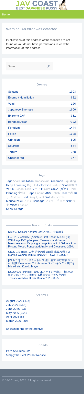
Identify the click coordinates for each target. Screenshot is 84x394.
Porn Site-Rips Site (18, 350)
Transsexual (42, 181)
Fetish (12, 133)
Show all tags (14, 208)
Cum (47, 188)
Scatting (13, 91)
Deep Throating (16, 185)
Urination (14, 139)
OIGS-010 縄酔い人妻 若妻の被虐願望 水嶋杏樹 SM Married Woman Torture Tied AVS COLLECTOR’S (39, 253)
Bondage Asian (18, 121)
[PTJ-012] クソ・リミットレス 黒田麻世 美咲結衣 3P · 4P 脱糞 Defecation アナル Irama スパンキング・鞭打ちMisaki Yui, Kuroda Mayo (41, 263)
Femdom (14, 127)
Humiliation (26, 181)
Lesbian (23, 205)
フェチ (27, 200)
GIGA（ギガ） (60, 188)
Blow (64, 193)
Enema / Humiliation (21, 97)
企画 (73, 188)
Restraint (15, 197)
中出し (22, 193)
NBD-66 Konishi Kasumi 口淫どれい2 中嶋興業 (36, 231)
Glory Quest (36, 197)
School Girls (23, 188)
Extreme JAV (16, 115)
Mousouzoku (14, 200)
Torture (12, 151)
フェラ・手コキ (55, 200)
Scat (65, 185)
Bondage (38, 200)
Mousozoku (58, 197)
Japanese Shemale (20, 109)
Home (6, 14)
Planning (11, 193)
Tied (25, 197)
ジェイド (37, 188)
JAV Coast (11, 380)
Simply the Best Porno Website (26, 355)
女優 (69, 200)
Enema (39, 193)
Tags (9, 181)
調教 (71, 185)
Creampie (57, 181)
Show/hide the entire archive (24, 328)
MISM (13, 205)
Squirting (14, 145)
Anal (16, 181)
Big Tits (31, 185)
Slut (47, 197)
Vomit (11, 103)
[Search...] (49, 66)
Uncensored (16, 157)
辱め (48, 193)
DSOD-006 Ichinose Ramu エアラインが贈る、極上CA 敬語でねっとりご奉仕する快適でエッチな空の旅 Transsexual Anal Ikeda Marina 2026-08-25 (40, 275)
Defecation (44, 185)
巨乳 (70, 193)
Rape (31, 193)
